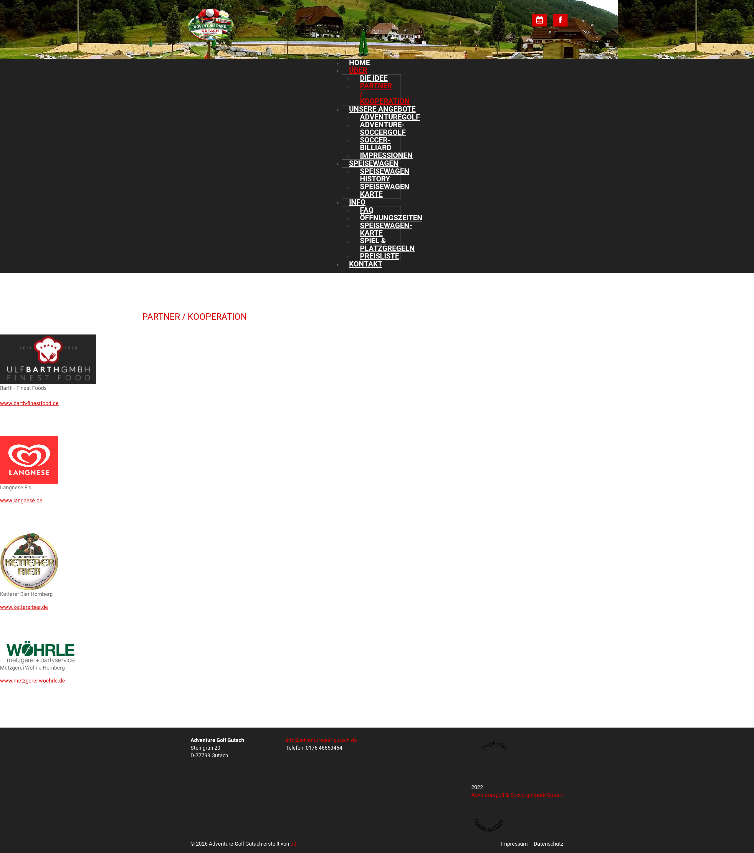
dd (293, 844)
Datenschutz (548, 844)
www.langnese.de (21, 500)
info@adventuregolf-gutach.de (321, 740)
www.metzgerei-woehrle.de (32, 681)
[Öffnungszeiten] (539, 20)
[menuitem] (382, 63)
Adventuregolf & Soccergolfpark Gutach (517, 795)
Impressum (514, 844)
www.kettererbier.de (24, 607)
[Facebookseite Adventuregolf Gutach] (560, 20)
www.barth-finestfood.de (29, 403)
